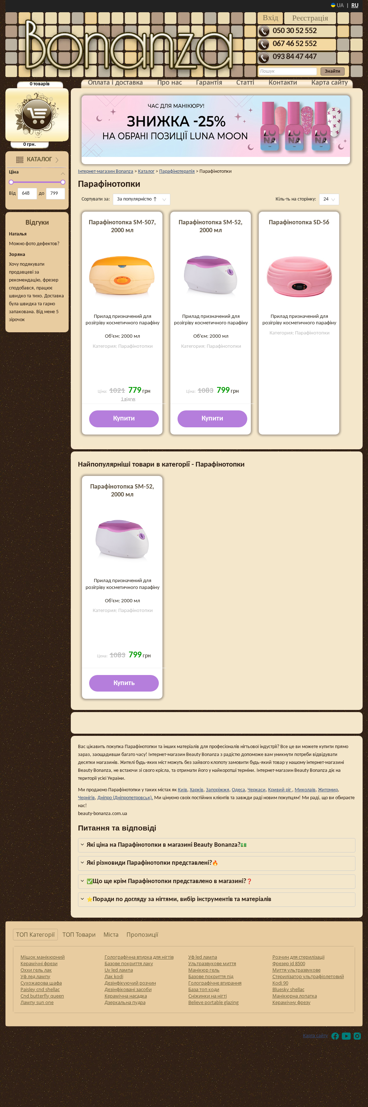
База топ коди (203, 989)
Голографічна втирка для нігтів (139, 957)
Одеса (238, 790)
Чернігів (86, 798)
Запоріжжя (217, 790)
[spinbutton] (27, 193)
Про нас (169, 82)
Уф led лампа (202, 957)
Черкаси (257, 790)
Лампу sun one (37, 1002)
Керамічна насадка (126, 996)
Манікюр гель (204, 970)
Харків (196, 790)
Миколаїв (305, 790)
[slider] (11, 182)
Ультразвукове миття (212, 963)
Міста (111, 935)
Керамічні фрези (39, 963)
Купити (124, 418)
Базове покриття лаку (129, 963)
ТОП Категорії (35, 935)
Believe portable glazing (213, 1002)
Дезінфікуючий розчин (130, 983)
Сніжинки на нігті (207, 996)
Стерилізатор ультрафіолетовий (308, 976)
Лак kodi (114, 976)
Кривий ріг (280, 790)
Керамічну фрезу (291, 1002)
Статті (245, 82)
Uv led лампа (119, 970)
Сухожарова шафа (41, 983)
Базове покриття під (210, 976)
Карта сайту (330, 82)
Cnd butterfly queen (42, 996)
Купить (124, 683)
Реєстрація (310, 17)
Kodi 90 (280, 983)
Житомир (328, 790)
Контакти (283, 82)
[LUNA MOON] (216, 126)
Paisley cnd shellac (40, 989)
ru (354, 6)
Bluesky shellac (288, 989)
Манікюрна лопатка (294, 996)
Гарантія (209, 82)
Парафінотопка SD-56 (299, 222)
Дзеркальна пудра (125, 1002)
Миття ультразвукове (296, 970)
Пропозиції (142, 935)
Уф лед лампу (35, 976)
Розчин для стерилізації (298, 957)
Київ (182, 790)
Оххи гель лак (36, 970)
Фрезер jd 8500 (288, 963)
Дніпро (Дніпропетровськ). (125, 798)
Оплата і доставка (115, 82)
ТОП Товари (79, 935)
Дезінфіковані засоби (128, 989)
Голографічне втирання (215, 983)
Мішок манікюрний (42, 957)
